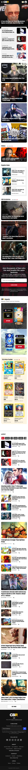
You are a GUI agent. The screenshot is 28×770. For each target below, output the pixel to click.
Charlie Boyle (15, 518)
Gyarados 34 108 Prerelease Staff (11, 375)
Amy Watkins (15, 606)
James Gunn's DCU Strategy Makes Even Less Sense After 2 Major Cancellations (13, 698)
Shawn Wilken (4, 543)
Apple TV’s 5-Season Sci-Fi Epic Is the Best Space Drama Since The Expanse (8, 40)
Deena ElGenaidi (15, 676)
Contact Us (7, 756)
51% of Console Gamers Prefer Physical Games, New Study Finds (8, 32)
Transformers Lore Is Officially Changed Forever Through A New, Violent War (8, 49)
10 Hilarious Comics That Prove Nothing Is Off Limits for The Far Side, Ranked (18, 498)
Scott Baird (15, 624)
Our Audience (15, 746)
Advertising (19, 756)
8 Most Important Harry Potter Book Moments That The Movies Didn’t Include (13, 647)
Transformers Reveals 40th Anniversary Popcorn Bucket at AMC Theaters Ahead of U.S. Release (13, 594)
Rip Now (8, 321)
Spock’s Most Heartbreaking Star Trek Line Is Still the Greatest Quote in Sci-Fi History (19, 507)
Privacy (13, 763)
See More (9, 146)
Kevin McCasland (5, 701)
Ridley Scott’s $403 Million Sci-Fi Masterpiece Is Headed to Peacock (18, 171)
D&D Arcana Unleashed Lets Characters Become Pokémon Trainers (18, 621)
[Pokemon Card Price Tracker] (23, 2)
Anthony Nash (15, 174)
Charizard (6, 397)
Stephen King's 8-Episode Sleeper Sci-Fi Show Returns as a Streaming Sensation (19, 673)
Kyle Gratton (15, 446)
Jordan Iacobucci (15, 193)
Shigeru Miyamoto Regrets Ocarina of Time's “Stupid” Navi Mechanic (19, 568)
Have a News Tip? (14, 757)
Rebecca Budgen (15, 509)
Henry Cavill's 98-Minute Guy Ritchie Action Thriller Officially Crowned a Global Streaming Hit (18, 190)
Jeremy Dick (4, 491)
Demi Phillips (15, 614)
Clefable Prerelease (19, 418)
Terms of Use (13, 290)
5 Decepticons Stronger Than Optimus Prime (13, 541)
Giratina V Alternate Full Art (20, 397)
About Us (21, 746)
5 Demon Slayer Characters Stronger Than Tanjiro (17, 612)
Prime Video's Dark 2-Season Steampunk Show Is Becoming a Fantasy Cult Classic (18, 516)
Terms (9, 763)
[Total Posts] (23, 173)
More (23, 60)
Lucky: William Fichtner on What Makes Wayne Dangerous (10, 159)
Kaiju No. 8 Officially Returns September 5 (18, 181)
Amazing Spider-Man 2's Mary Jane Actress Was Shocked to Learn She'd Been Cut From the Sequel (9, 58)
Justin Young (15, 561)
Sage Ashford (15, 666)
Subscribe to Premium (14, 750)
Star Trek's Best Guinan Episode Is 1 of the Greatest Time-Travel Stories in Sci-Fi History (19, 559)
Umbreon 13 (6, 418)
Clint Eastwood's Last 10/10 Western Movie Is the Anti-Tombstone (18, 604)
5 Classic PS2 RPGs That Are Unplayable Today (17, 664)
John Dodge (4, 597)
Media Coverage (17, 748)
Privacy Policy (20, 290)
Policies (18, 763)
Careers (13, 756)
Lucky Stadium (18, 375)
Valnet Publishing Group (16, 719)
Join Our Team (7, 746)
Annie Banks (15, 552)
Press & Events (9, 748)
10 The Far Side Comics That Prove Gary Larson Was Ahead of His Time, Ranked (19, 550)
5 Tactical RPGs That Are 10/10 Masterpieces (18, 655)
